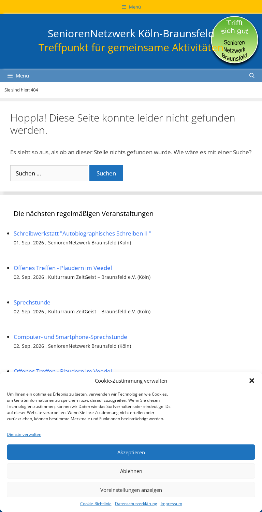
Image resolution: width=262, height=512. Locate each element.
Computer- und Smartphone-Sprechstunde (70, 337)
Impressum (171, 504)
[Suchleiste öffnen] (252, 75)
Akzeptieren (131, 452)
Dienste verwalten (24, 434)
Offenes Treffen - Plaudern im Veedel (63, 268)
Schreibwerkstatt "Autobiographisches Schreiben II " (82, 233)
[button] (251, 380)
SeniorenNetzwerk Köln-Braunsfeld (131, 33)
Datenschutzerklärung (136, 504)
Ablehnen (131, 471)
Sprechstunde (32, 302)
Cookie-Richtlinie (96, 504)
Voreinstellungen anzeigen (131, 489)
